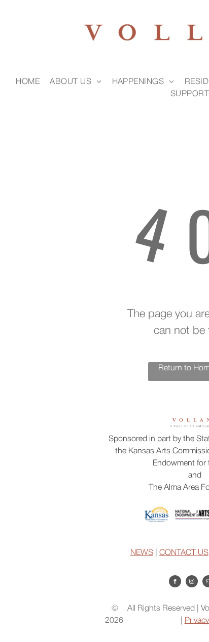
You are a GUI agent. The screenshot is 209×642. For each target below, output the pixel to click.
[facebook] (175, 582)
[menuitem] (28, 82)
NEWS (141, 553)
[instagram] (192, 582)
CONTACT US (183, 553)
